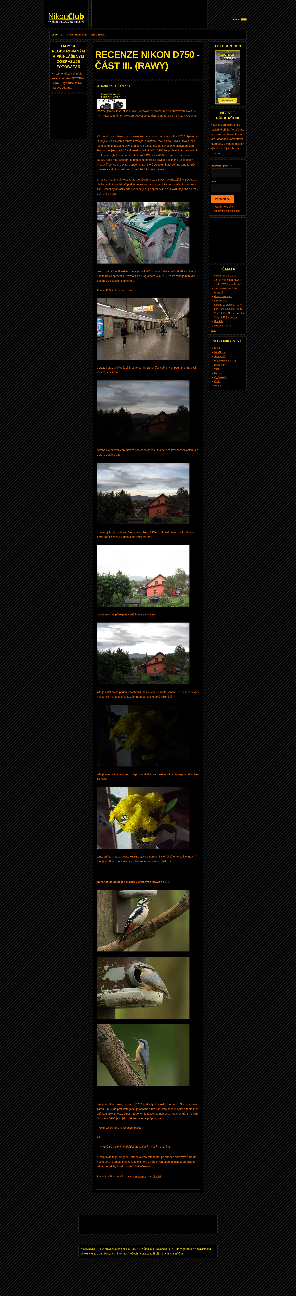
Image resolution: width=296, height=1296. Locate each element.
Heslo (214, 181)
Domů (54, 34)
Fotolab (218, 321)
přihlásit (157, 1176)
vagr (216, 369)
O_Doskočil (220, 377)
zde (131, 271)
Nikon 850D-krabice (225, 275)
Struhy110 (219, 356)
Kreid (217, 381)
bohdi (217, 348)
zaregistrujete (229, 124)
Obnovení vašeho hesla (227, 211)
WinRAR (161, 276)
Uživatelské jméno (220, 165)
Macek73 (107, 86)
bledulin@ (220, 364)
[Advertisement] (149, 9)
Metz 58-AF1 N (222, 325)
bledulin (218, 373)
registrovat (140, 1176)
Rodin (217, 385)
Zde (99, 290)
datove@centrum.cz (225, 360)
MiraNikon (220, 352)
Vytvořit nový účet (223, 206)
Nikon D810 (220, 300)
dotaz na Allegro (223, 296)
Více (213, 330)
